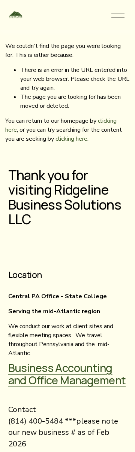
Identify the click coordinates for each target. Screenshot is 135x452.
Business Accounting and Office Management (67, 374)
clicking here (71, 139)
